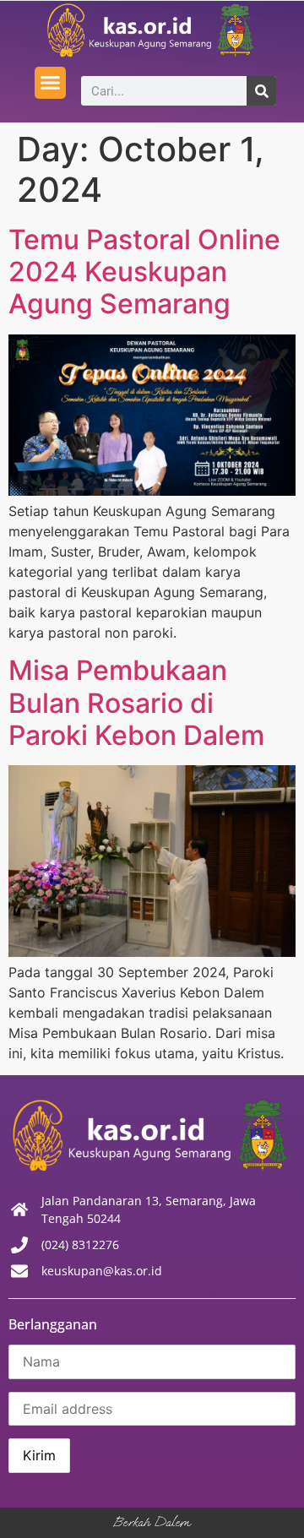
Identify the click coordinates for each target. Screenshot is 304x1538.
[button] (51, 83)
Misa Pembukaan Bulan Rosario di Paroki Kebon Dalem (136, 703)
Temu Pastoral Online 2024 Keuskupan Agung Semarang (144, 272)
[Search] (261, 91)
